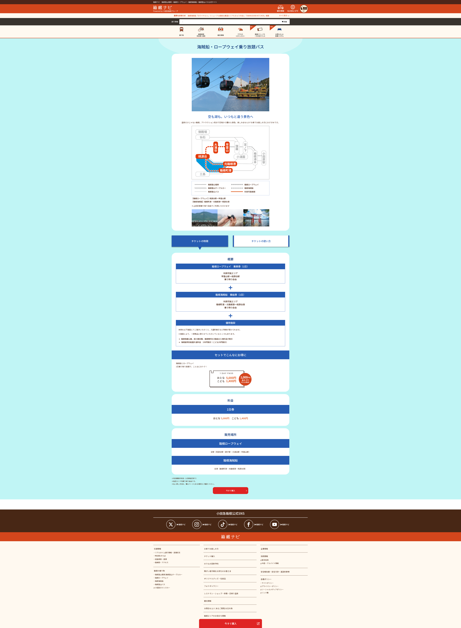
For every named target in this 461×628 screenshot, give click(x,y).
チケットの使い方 (261, 241)
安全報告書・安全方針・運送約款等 (275, 571)
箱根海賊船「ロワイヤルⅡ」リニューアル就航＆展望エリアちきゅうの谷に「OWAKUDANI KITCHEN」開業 (228, 15)
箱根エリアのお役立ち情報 (215, 616)
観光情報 (207, 601)
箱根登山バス (160, 584)
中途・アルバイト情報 (270, 563)
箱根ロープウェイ (161, 578)
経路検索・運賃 (161, 559)
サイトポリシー (268, 583)
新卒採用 (265, 560)
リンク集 (265, 592)
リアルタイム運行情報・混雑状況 (167, 552)
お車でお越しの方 (211, 548)
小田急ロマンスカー (162, 587)
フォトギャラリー (211, 586)
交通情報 (157, 548)
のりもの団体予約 (211, 563)
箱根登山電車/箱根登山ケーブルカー (168, 574)
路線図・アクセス (161, 562)
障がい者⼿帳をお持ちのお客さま (217, 571)
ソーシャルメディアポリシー (273, 589)
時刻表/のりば (160, 556)
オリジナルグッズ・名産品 (215, 578)
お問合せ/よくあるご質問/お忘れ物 (218, 608)
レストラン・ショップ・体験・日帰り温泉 (221, 593)
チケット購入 (209, 556)
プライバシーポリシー (270, 586)
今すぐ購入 (231, 623)
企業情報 (264, 548)
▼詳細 (284, 21)
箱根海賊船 (159, 581)
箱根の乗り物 (159, 570)
